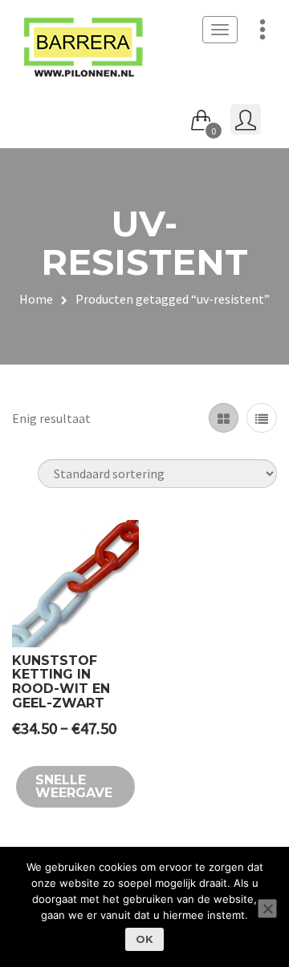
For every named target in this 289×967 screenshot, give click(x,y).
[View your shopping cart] (201, 117)
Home (36, 299)
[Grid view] (224, 418)
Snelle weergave (73, 786)
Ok (144, 939)
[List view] (261, 418)
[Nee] (267, 908)
